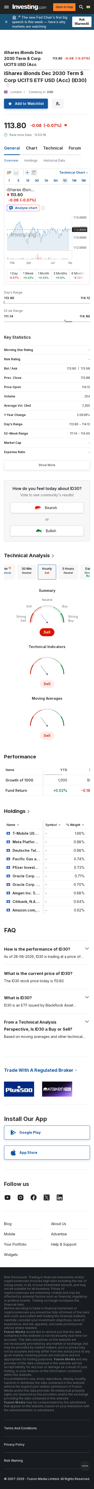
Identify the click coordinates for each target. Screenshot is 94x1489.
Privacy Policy (14, 1444)
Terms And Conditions (20, 1428)
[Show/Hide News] (34, 172)
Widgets (11, 1254)
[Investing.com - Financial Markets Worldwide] (29, 7)
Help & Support (63, 1244)
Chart (31, 148)
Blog (8, 1224)
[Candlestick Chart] (9, 172)
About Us (58, 1224)
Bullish (51, 531)
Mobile (9, 1234)
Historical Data (54, 160)
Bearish (51, 508)
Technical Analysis (27, 555)
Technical (53, 148)
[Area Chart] (16, 172)
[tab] (26, 572)
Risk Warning (13, 1460)
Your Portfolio (15, 1244)
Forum (75, 148)
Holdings (31, 160)
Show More (47, 465)
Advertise (59, 1234)
